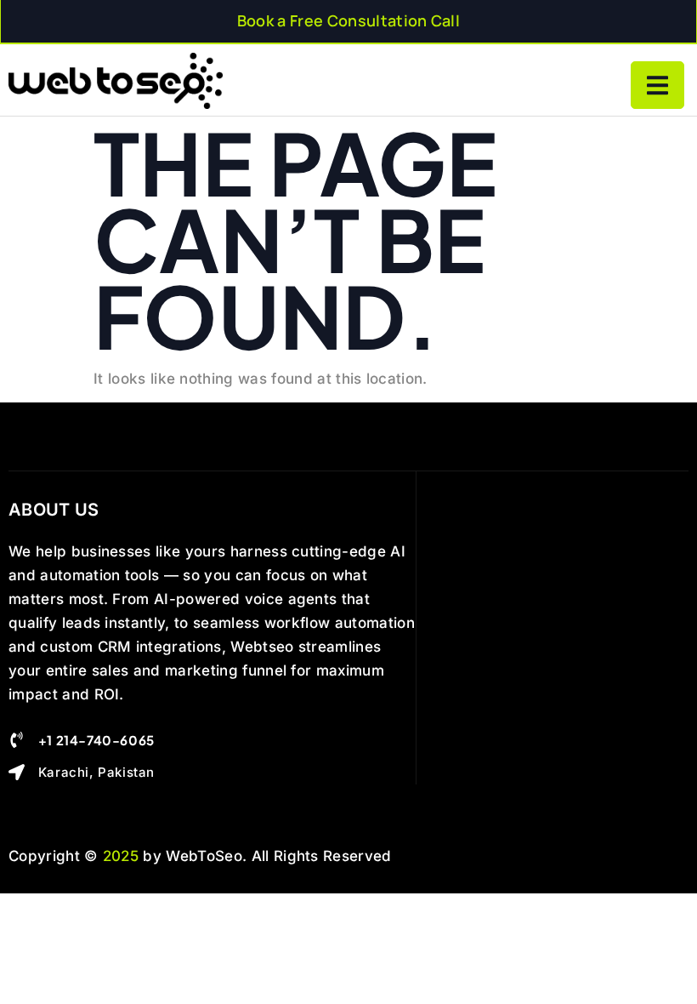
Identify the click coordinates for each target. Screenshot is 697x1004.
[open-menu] (657, 85)
